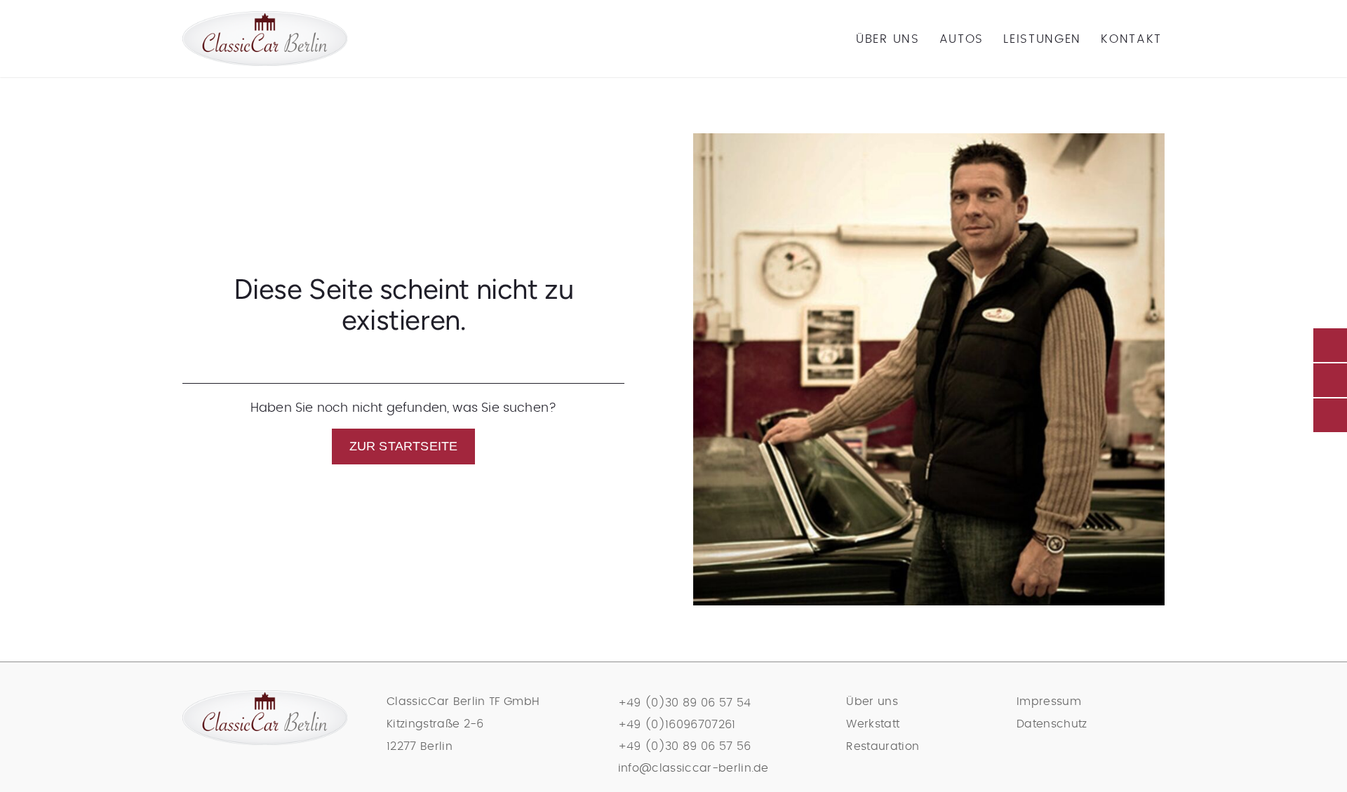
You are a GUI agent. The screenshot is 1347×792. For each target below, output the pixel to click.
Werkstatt (872, 724)
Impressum (1049, 701)
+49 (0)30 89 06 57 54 (684, 703)
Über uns (872, 701)
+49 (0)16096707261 (677, 724)
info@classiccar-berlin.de (693, 768)
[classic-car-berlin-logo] (264, 18)
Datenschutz (1052, 724)
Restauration (882, 746)
